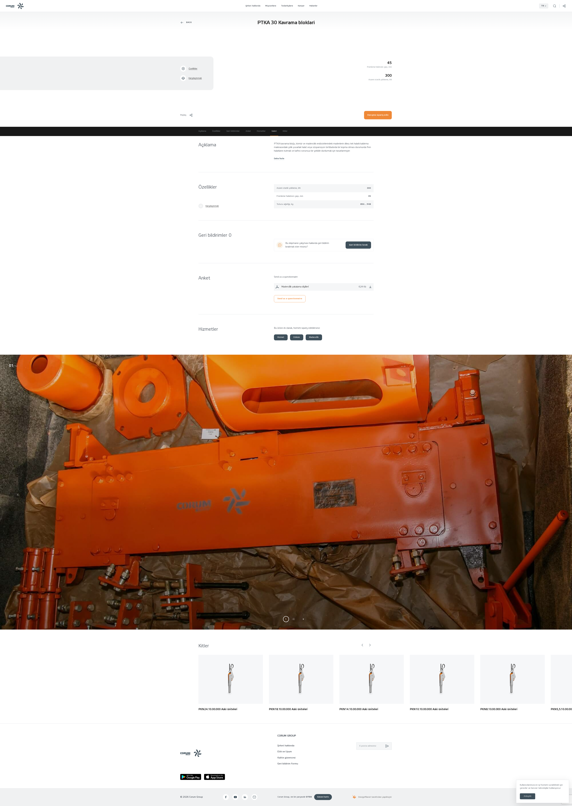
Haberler (313, 6)
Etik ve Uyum (284, 752)
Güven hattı (323, 797)
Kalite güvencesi (286, 758)
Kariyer (301, 6)
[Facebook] (226, 797)
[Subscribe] (386, 746)
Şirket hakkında (252, 6)
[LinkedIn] (245, 797)
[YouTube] (235, 797)
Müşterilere (270, 6)
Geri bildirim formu (287, 764)
